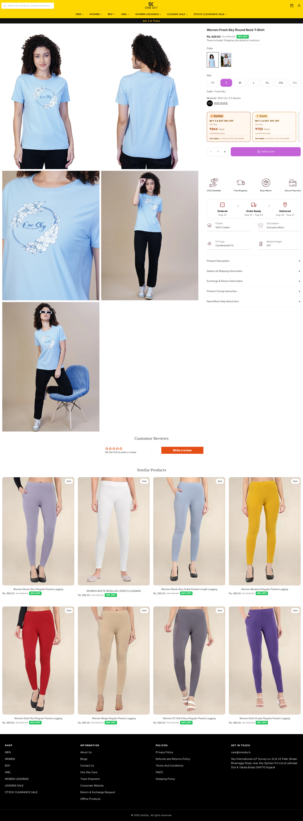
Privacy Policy (164, 752)
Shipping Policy (165, 779)
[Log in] (299, 5)
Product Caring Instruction (222, 291)
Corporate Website (92, 785)
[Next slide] (69, 531)
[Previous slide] (7, 531)
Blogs (83, 759)
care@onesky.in (241, 752)
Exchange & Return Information (225, 281)
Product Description (218, 260)
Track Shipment (90, 779)
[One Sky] (151, 5)
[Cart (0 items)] (291, 5)
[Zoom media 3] (50, 235)
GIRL (124, 14)
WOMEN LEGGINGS (147, 14)
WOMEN (94, 14)
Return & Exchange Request (97, 792)
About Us (86, 752)
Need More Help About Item (223, 301)
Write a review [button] (182, 450)
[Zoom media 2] (149, 96)
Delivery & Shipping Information (224, 271)
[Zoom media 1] (50, 96)
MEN (78, 14)
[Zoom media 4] (149, 235)
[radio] (213, 60)
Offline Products (90, 799)
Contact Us (87, 765)
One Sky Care (88, 772)
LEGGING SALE (176, 14)
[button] (254, 103)
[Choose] (69, 580)
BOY (110, 14)
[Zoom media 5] (50, 367)
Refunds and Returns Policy (173, 759)
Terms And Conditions (169, 765)
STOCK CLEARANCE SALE (209, 14)
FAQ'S (159, 772)
